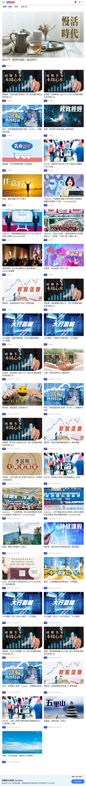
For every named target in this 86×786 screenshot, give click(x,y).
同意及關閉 (77, 781)
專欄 (16, 7)
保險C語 (24, 7)
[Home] (10, 2)
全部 (10, 7)
